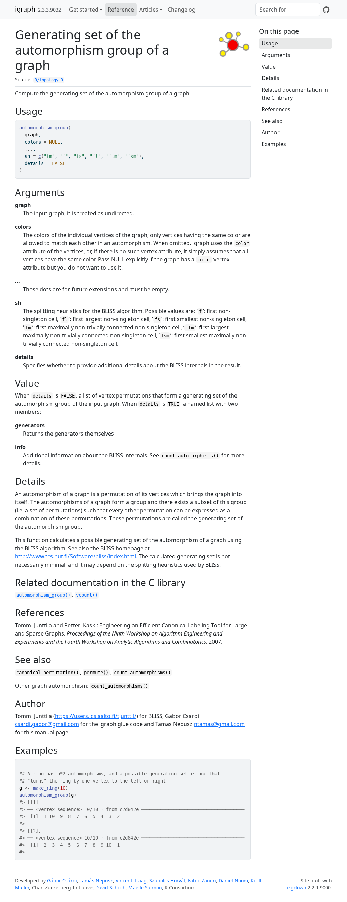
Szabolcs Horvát (167, 880)
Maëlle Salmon (145, 887)
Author (271, 132)
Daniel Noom (233, 880)
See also (272, 121)
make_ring (45, 788)
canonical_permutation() (47, 672)
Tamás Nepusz (96, 880)
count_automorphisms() (190, 455)
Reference (121, 9)
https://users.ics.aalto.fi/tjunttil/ (95, 716)
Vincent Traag (131, 880)
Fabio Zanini (202, 880)
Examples (274, 144)
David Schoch (110, 887)
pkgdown (295, 887)
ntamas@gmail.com (219, 724)
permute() (96, 672)
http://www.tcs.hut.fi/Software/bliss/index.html (75, 556)
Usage (270, 43)
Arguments (276, 55)
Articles (148, 9)
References (276, 109)
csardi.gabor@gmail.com (47, 724)
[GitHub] (326, 9)
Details (270, 78)
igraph (25, 9)
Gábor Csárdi (62, 880)
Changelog (182, 9)
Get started (83, 9)
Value (269, 66)
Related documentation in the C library (295, 94)
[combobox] (287, 9)
